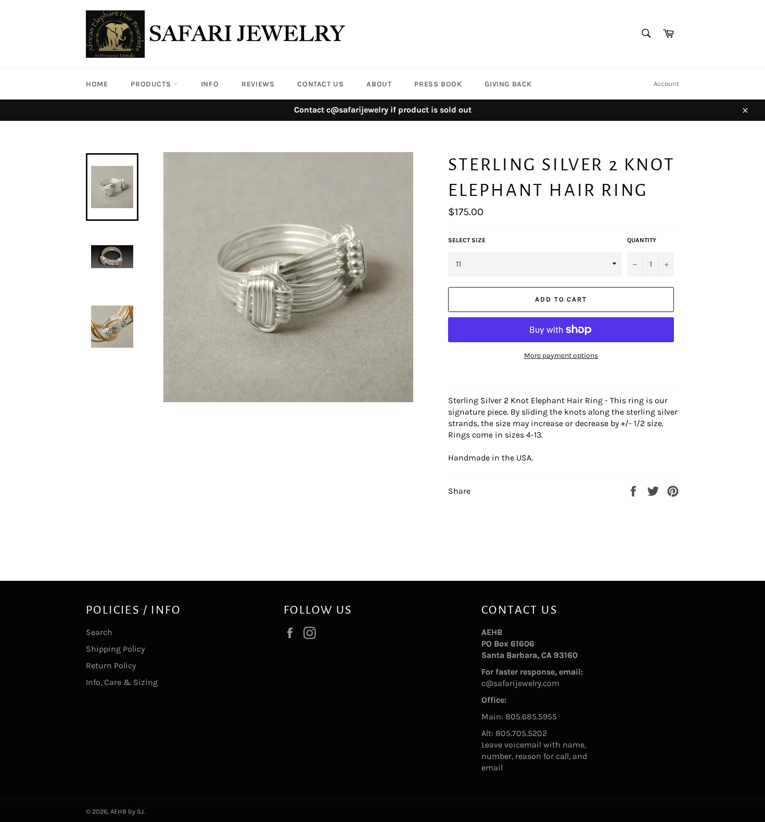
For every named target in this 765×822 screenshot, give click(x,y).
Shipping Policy (115, 649)
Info (210, 84)
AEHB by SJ (127, 811)
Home (97, 84)
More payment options (561, 355)
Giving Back (508, 84)
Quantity (641, 240)
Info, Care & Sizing (122, 682)
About (378, 84)
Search (99, 632)
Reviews (257, 84)
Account (666, 84)
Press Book (438, 84)
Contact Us (320, 84)
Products (152, 84)
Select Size (467, 240)
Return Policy (111, 665)
